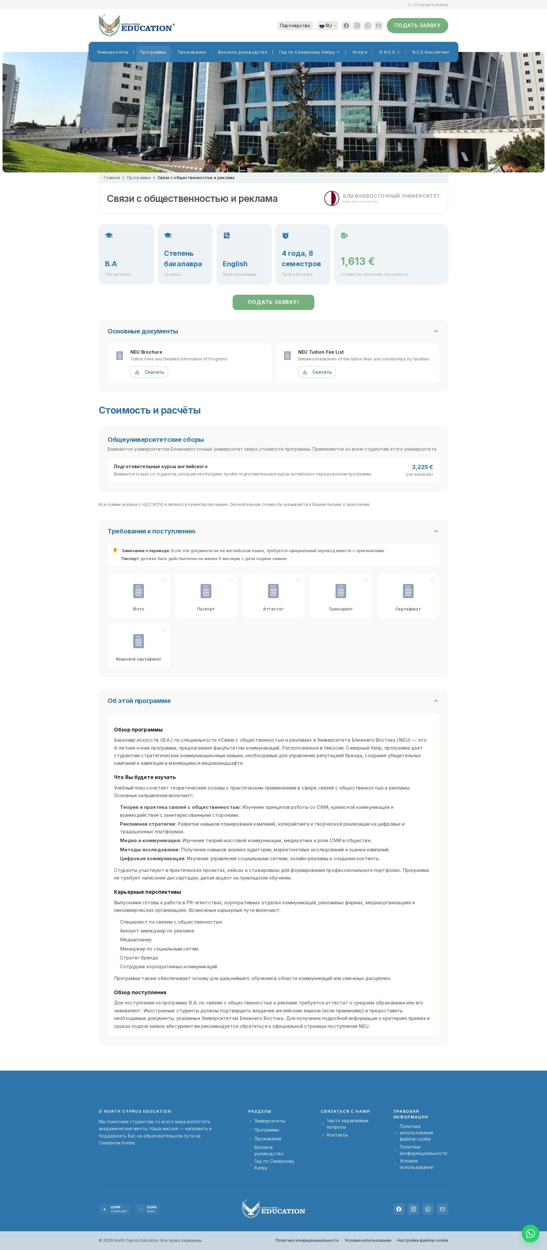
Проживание (268, 1138)
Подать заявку (417, 25)
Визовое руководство (269, 1150)
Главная (112, 177)
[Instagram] (357, 25)
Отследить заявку (430, 4)
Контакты (337, 1134)
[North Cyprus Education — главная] (137, 25)
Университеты (270, 1121)
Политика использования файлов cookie (416, 1133)
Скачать (154, 372)
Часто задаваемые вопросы (347, 1124)
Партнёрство (295, 25)
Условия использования (416, 1164)
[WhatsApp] (367, 25)
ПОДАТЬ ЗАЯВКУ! (273, 302)
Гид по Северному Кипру (274, 1164)
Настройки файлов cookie (422, 1240)
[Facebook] (346, 25)
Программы (139, 177)
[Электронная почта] (378, 25)
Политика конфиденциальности (423, 1150)
